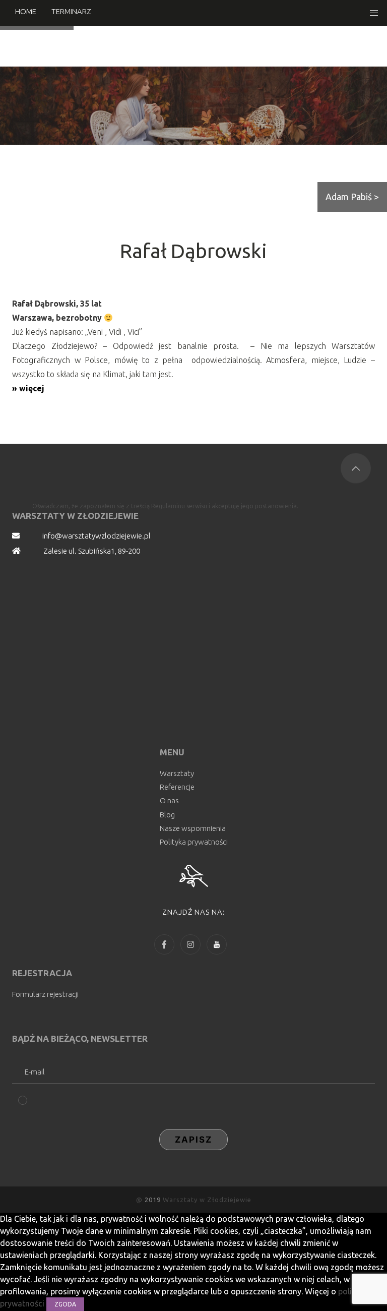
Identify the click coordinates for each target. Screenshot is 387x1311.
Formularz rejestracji (45, 994)
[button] (374, 13)
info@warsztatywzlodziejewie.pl (96, 535)
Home (25, 11)
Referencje (177, 787)
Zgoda (65, 1304)
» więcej (28, 388)
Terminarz (71, 11)
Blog (167, 814)
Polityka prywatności (194, 842)
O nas (169, 800)
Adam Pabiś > (352, 197)
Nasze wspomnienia (193, 828)
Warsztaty (177, 773)
